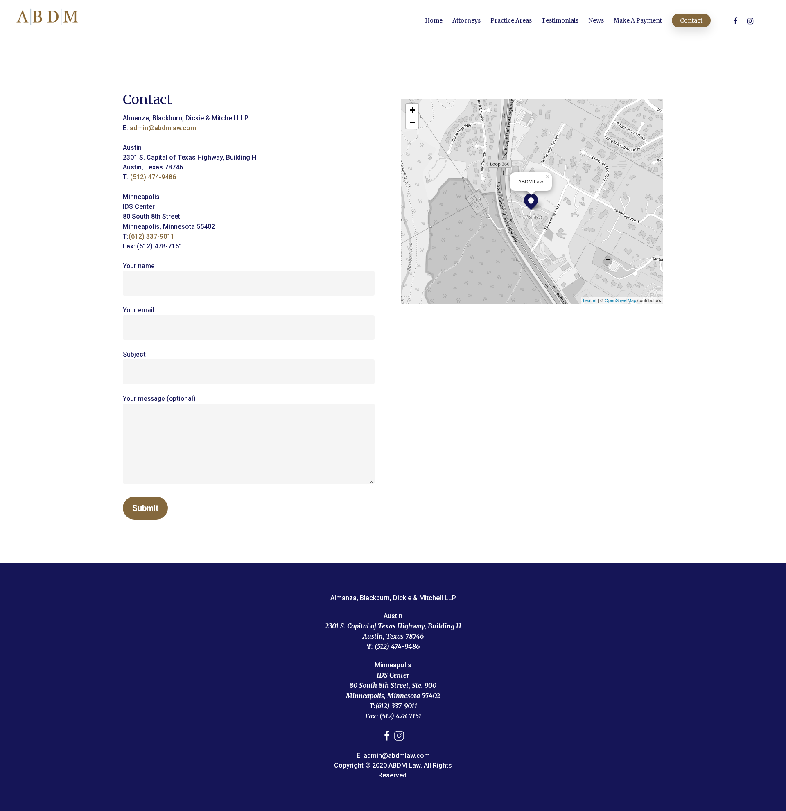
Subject (134, 354)
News (596, 20)
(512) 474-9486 (153, 177)
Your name (139, 266)
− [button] (412, 122)
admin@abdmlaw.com (163, 128)
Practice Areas (511, 20)
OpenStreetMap (620, 300)
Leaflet (589, 300)
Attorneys (466, 20)
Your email (138, 310)
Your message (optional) (159, 399)
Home (434, 20)
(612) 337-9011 (151, 236)
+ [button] (412, 110)
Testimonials (560, 20)
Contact (691, 20)
